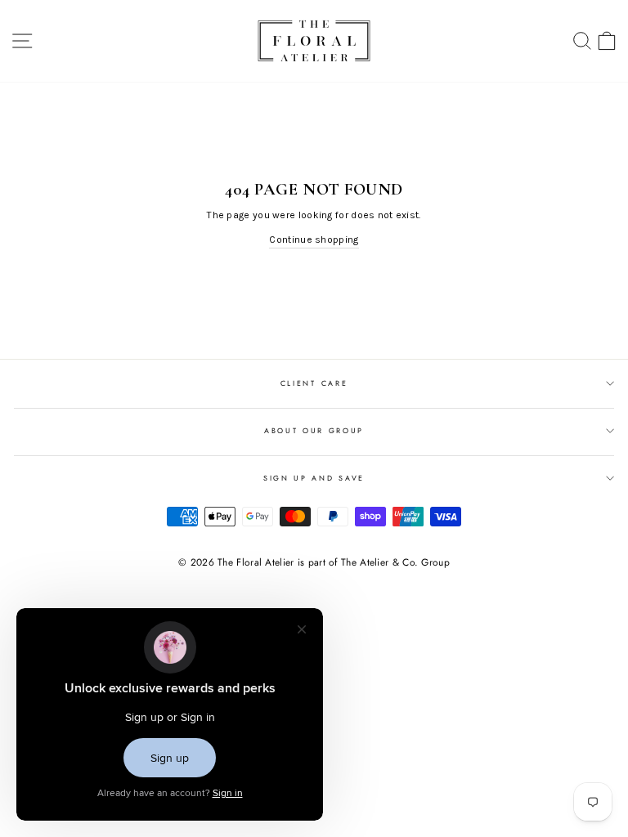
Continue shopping (313, 239)
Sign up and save (314, 477)
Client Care (314, 383)
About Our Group (314, 430)
